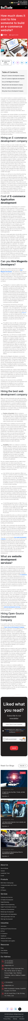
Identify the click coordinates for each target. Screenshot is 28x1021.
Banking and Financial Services (8, 928)
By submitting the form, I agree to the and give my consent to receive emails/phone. (15, 731)
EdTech (3, 931)
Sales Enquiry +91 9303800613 (20, 2)
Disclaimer (21, 1018)
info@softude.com (9, 965)
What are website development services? (12, 88)
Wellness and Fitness (6, 938)
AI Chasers (3, 890)
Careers (3, 870)
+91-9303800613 (8, 963)
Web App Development (7, 919)
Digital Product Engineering (7, 904)
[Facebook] (7, 1009)
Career (20, 1)
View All (22, 765)
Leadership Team (5, 873)
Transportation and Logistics (8, 940)
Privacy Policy (7, 1018)
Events (2, 875)
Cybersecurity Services (7, 897)
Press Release (4, 952)
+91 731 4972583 (8, 961)
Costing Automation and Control (9, 885)
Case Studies (4, 950)
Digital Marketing (5, 902)
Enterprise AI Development (7, 909)
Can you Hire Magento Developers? (10, 81)
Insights (2, 887)
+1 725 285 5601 (23, 4)
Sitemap (15, 1018)
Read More (4, 796)
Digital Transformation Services (8, 907)
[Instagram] (11, 1009)
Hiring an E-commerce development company (13, 75)
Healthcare (3, 936)
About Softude (4, 868)
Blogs (25, 1)
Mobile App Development (7, 911)
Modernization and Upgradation (9, 914)
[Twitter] (19, 1009)
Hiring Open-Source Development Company (12, 91)
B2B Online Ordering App (7, 882)
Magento (24, 312)
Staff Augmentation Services (8, 916)
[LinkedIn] (15, 1009)
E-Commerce (4, 933)
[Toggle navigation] (26, 7)
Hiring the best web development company (12, 84)
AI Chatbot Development (7, 899)
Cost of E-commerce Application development (13, 78)
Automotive (3, 926)
